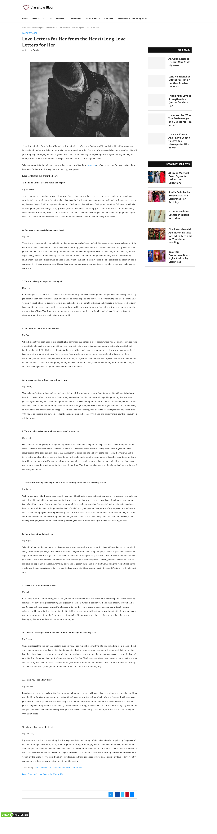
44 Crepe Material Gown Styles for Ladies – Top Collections (178, 177)
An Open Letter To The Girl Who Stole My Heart (179, 62)
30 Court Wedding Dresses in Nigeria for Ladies (179, 215)
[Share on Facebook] (117, 794)
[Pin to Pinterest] (127, 794)
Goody (36, 50)
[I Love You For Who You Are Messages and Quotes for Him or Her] (156, 119)
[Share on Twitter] (122, 794)
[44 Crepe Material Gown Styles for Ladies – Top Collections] (156, 177)
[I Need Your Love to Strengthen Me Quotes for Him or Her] (156, 100)
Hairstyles (76, 18)
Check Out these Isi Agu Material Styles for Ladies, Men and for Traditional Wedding (180, 236)
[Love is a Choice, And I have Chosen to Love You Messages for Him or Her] (156, 138)
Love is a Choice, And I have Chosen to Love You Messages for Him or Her (179, 141)
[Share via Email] (132, 794)
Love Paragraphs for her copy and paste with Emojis (58, 767)
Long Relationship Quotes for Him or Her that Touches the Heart (179, 81)
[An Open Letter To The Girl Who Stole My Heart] (156, 63)
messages (91, 165)
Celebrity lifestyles (42, 18)
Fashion (60, 18)
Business (108, 18)
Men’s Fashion (93, 18)
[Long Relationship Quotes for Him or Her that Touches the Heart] (156, 81)
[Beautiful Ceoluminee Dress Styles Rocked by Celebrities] (156, 256)
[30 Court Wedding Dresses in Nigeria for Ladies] (156, 216)
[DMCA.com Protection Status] (15, 813)
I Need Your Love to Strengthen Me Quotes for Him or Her (179, 100)
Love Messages (36, 27)
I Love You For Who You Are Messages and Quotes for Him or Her (180, 120)
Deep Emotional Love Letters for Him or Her (42, 774)
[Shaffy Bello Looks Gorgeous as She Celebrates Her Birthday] (156, 196)
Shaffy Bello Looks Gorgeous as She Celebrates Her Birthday (179, 197)
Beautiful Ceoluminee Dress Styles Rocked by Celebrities (179, 256)
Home (25, 18)
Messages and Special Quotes (132, 18)
